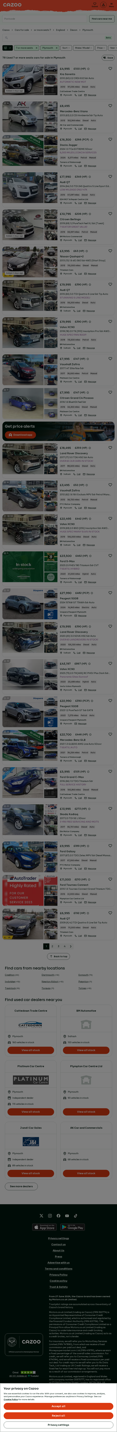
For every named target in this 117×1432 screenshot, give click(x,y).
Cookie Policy (11, 1399)
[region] (58, 1407)
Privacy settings (58, 1425)
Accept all (59, 1406)
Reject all (58, 1415)
